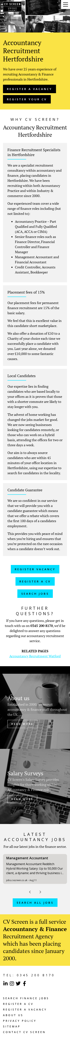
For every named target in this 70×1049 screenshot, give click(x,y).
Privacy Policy (19, 1021)
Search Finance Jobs (26, 998)
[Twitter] (18, 983)
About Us (13, 1015)
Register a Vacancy (25, 1009)
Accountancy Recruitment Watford (35, 656)
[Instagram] (11, 983)
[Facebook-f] (24, 983)
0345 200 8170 (41, 625)
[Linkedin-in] (5, 983)
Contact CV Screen (24, 1032)
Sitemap (12, 1026)
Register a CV (18, 1004)
